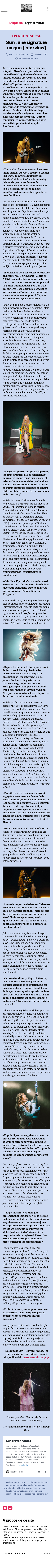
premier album (12, 1494)
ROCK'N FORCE (18, 1553)
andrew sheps (12, 1482)
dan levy (44, 1482)
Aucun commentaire (28, 58)
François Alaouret (20, 54)
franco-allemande (24, 1485)
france (12, 1485)
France (16, 36)
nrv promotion (31, 1491)
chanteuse (35, 1482)
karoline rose (39, 1488)
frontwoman (39, 1485)
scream (40, 1494)
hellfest (19, 1488)
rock (34, 1494)
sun (46, 1494)
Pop (31, 36)
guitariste (10, 1488)
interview (28, 1488)
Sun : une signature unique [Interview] (26, 45)
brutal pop (24, 1482)
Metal (24, 36)
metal (21, 1491)
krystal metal (12, 1491)
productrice (25, 1494)
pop (40, 1491)
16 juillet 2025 (41, 54)
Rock (38, 36)
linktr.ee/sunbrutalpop (36, 1357)
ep (7, 1485)
